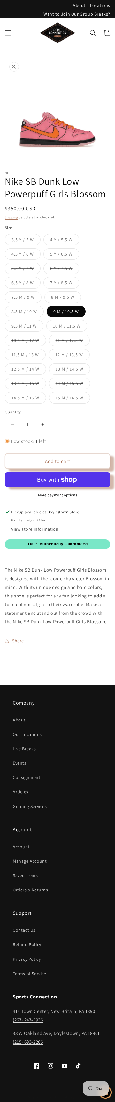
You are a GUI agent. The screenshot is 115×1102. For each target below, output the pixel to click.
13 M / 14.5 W (73, 370)
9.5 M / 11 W (27, 327)
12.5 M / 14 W (29, 370)
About (79, 5)
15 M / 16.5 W (73, 399)
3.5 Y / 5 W (26, 240)
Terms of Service (29, 973)
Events (20, 763)
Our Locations (27, 734)
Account (21, 847)
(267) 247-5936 (28, 1020)
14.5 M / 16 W (29, 399)
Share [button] (18, 640)
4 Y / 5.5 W (64, 240)
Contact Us (24, 930)
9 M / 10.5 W (66, 311)
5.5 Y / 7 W (26, 269)
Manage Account (30, 861)
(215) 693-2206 (28, 1042)
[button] (8, 33)
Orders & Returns (30, 890)
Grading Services (30, 806)
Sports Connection (46, 1097)
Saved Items (25, 875)
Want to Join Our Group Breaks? (76, 14)
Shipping (11, 217)
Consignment (27, 777)
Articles (20, 792)
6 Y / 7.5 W (64, 269)
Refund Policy (27, 944)
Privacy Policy (27, 959)
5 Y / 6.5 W (64, 255)
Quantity (13, 412)
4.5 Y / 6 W (26, 255)
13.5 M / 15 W (29, 384)
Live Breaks (24, 748)
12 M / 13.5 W (72, 355)
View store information (34, 529)
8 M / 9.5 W (66, 298)
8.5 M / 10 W (28, 312)
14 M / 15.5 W (73, 384)
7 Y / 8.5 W (64, 284)
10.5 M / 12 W (29, 341)
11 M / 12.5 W (73, 341)
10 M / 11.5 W (70, 327)
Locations (100, 5)
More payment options (57, 494)
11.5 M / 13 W (29, 355)
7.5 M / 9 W (27, 298)
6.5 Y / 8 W (26, 284)
